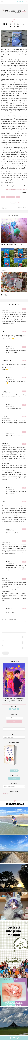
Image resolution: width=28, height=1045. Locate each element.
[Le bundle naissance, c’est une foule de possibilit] (14, 964)
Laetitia (4, 331)
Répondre (23, 331)
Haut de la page (21, 1043)
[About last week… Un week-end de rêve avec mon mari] (14, 1021)
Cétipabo (4, 416)
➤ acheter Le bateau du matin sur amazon (16, 189)
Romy (19, 1041)
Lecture (14, 21)
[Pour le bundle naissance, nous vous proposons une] (14, 935)
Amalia (4, 391)
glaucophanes (4, 158)
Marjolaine (10, 200)
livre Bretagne (10, 196)
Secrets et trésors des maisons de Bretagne (12, 244)
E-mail (4, 640)
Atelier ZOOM (6, 793)
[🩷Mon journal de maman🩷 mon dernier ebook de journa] (14, 992)
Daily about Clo (6, 360)
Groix (3, 196)
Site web (4, 646)
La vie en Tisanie (6, 541)
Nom (3, 635)
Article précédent (4, 208)
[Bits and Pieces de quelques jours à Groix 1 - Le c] (14, 878)
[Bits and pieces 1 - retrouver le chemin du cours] (14, 849)
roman (18, 196)
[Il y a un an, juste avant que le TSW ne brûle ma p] (14, 821)
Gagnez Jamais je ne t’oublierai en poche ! (12, 269)
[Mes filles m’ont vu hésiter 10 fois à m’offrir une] (14, 906)
